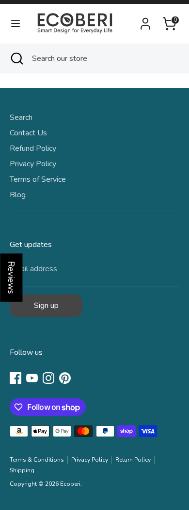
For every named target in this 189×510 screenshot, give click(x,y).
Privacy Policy (33, 164)
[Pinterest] (65, 378)
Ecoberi (70, 484)
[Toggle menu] (15, 23)
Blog (18, 194)
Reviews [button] (11, 277)
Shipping (22, 470)
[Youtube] (32, 378)
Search (21, 117)
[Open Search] (16, 58)
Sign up (46, 305)
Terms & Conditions (37, 460)
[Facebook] (15, 378)
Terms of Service (38, 179)
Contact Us (28, 133)
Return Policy (133, 460)
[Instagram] (48, 378)
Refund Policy (33, 148)
